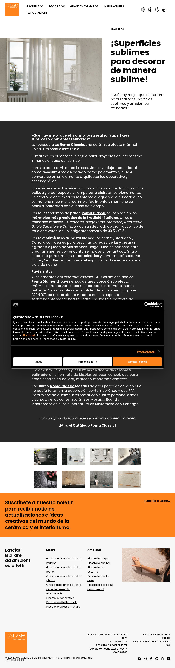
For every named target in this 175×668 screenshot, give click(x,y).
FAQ (167, 645)
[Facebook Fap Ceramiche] (150, 659)
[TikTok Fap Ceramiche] (168, 659)
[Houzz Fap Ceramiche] (162, 659)
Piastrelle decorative (60, 598)
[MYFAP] (157, 9)
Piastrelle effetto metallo (63, 607)
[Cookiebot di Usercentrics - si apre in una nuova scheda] (147, 304)
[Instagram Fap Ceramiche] (145, 659)
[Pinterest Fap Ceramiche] (156, 659)
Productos (35, 6)
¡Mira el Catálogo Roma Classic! (87, 425)
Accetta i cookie (137, 361)
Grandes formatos (84, 6)
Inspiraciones (114, 6)
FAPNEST (38, 294)
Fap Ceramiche (37, 13)
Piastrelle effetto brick (61, 602)
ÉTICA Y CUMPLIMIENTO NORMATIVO (107, 634)
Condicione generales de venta (108, 648)
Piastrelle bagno (98, 559)
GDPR (124, 638)
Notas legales (118, 641)
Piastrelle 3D (54, 593)
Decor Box (57, 6)
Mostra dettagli (146, 351)
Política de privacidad (156, 634)
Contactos (120, 652)
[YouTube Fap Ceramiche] (139, 659)
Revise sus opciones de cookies (151, 641)
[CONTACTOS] (143, 9)
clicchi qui (28, 335)
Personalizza (85, 361)
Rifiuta (38, 361)
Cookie (165, 638)
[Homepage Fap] (12, 10)
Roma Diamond (45, 281)
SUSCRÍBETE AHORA (157, 501)
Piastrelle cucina (99, 563)
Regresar (117, 28)
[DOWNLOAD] (150, 9)
